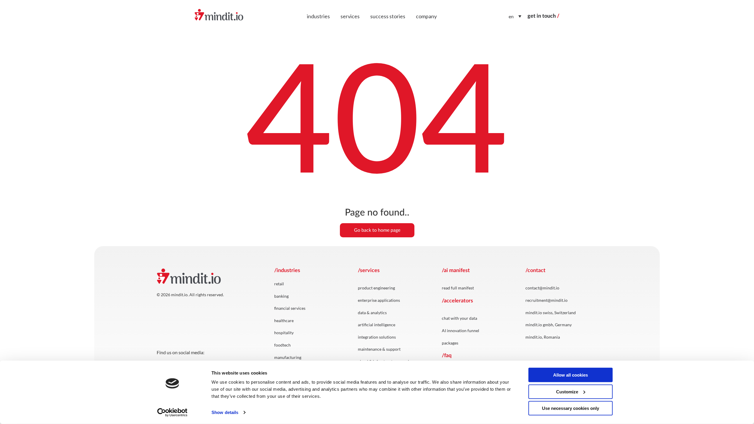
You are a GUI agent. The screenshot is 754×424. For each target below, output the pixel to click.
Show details (224, 412)
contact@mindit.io (542, 287)
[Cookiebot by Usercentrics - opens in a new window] (172, 412)
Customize (567, 391)
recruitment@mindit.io (546, 300)
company (426, 16)
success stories (387, 16)
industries (318, 16)
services (350, 16)
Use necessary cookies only (570, 408)
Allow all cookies (570, 374)
